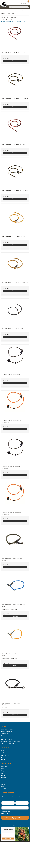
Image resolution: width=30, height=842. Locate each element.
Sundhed (3, 777)
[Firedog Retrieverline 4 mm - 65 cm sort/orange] (15, 82)
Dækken (3, 782)
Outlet (2, 786)
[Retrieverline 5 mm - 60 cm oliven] (15, 358)
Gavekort (3, 788)
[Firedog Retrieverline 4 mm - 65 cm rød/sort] (15, 36)
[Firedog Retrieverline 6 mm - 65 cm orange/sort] (15, 266)
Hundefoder (4, 766)
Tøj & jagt (3, 779)
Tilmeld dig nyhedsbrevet (15, 818)
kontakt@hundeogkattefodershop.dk (11, 741)
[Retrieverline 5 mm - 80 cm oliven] (15, 450)
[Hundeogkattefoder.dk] (4, 4)
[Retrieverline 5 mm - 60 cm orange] (15, 404)
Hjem (2, 750)
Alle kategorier (5, 755)
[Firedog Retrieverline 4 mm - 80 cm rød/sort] (15, 128)
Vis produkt (15, 60)
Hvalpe (3, 771)
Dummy (3, 775)
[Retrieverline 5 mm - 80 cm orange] (15, 496)
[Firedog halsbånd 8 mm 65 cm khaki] (15, 542)
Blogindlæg (4, 753)
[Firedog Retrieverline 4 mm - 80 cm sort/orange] (15, 174)
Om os (3, 757)
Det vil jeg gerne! (8, 838)
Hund (2, 768)
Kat (2, 773)
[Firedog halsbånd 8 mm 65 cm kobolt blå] (15, 588)
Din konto (3, 759)
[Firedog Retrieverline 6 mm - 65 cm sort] (15, 312)
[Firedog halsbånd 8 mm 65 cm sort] (15, 687)
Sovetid (3, 784)
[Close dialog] (28, 828)
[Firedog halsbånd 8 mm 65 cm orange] (15, 638)
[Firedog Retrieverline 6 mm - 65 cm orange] (15, 220)
